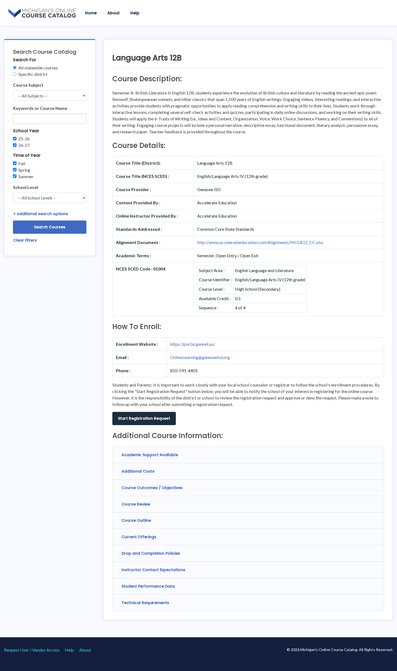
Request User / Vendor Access (32, 649)
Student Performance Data (148, 586)
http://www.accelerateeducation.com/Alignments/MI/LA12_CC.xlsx (260, 242)
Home (91, 13)
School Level (25, 187)
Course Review (136, 504)
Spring (24, 169)
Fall (21, 163)
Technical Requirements (145, 602)
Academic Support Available (150, 454)
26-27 (24, 145)
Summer (25, 176)
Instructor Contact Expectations (153, 569)
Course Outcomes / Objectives (152, 487)
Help (134, 13)
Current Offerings (139, 537)
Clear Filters (25, 240)
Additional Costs (138, 471)
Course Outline (136, 520)
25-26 (24, 138)
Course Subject (28, 84)
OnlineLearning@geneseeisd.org (200, 357)
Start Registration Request (144, 418)
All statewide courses (38, 67)
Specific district (33, 74)
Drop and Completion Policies (151, 553)
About (113, 13)
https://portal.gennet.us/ (192, 344)
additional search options (40, 213)
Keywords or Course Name (40, 108)
